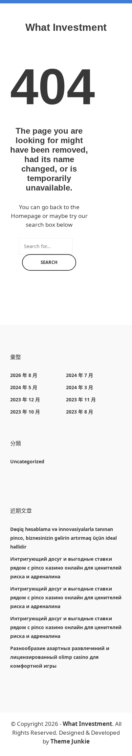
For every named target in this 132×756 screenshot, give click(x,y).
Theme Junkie (70, 741)
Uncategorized (27, 461)
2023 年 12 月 (25, 399)
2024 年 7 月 (79, 375)
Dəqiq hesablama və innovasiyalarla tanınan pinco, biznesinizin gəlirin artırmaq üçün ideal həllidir (63, 538)
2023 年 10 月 (25, 411)
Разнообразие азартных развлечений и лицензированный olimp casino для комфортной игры (59, 657)
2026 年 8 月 (23, 375)
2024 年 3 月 (79, 387)
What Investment (66, 27)
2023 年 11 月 (81, 399)
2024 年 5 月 (23, 387)
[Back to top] (125, 749)
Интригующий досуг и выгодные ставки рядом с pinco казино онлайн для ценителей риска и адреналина (66, 568)
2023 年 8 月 (79, 411)
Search (49, 262)
